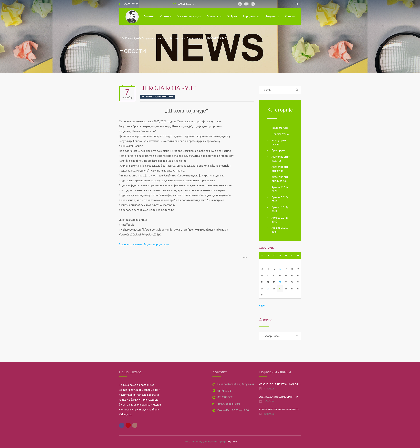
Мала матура (280, 127)
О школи (165, 16)
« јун (262, 305)
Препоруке (278, 150)
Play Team (232, 441)
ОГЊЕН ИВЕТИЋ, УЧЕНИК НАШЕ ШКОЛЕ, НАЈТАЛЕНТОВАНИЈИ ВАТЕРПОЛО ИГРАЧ (280, 409)
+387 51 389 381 (131, 4)
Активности (214, 16)
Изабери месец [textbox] (272, 336)
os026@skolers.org (187, 4)
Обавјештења (165, 96)
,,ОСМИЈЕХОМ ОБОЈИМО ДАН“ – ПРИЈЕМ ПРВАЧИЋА (280, 397)
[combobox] (280, 336)
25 (268, 288)
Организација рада (189, 16)
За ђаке (232, 16)
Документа (272, 16)
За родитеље (251, 16)
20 (280, 282)
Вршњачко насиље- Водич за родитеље (144, 244)
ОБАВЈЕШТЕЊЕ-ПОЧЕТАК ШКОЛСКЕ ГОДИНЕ (280, 384)
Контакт (290, 16)
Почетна (149, 16)
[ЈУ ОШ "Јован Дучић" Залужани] (132, 16)
